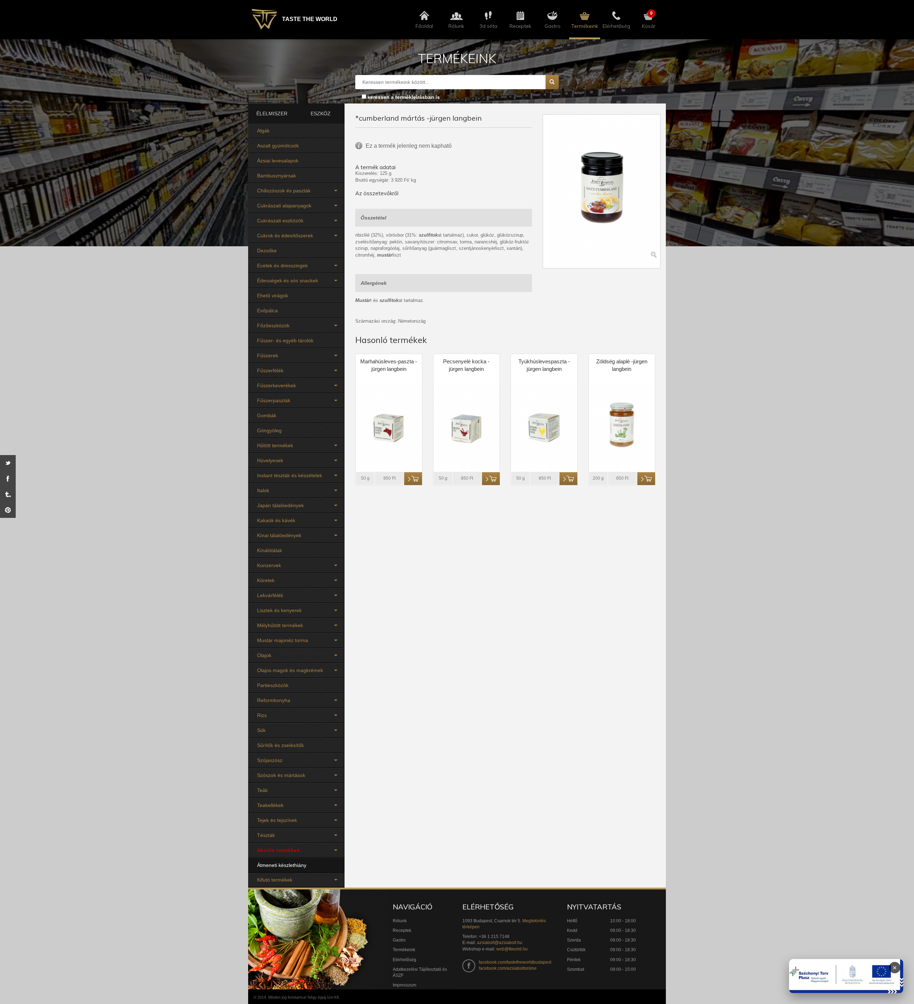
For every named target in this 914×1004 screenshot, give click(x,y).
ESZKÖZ (321, 113)
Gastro (399, 940)
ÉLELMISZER (271, 113)
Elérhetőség (404, 959)
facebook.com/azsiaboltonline (508, 968)
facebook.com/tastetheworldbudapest (515, 962)
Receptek (402, 930)
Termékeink (404, 949)
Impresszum (404, 985)
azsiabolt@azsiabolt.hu (499, 942)
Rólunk (400, 920)
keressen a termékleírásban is (403, 97)
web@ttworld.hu (512, 949)
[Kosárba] (413, 478)
